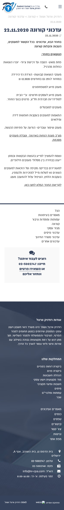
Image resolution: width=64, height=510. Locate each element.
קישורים (56, 424)
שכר (58, 397)
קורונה (56, 224)
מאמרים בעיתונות (49, 215)
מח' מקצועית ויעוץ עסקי (47, 379)
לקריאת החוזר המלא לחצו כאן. (42, 185)
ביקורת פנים (54, 371)
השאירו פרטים (30, 269)
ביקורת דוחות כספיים (49, 366)
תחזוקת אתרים (53, 502)
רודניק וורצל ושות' (23, 6)
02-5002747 (38, 461)
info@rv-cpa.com (34, 471)
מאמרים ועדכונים (51, 409)
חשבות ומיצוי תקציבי (49, 384)
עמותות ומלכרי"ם (51, 393)
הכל (57, 211)
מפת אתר (55, 439)
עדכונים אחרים (51, 241)
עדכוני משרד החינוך (47, 237)
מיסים (58, 388)
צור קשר (56, 429)
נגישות (57, 434)
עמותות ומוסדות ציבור (46, 219)
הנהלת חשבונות (52, 375)
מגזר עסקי (53, 228)
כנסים (57, 414)
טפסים (57, 419)
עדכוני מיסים (52, 233)
